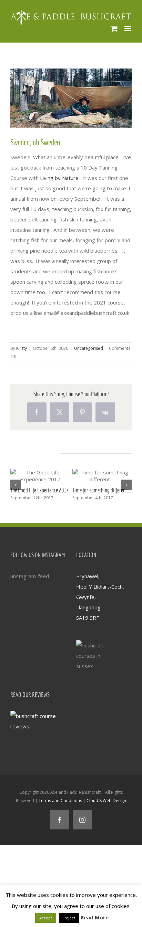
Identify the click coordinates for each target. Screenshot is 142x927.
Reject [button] (69, 917)
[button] (15, 485)
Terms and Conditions (60, 800)
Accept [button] (45, 917)
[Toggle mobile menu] (128, 28)
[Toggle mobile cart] (114, 28)
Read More (95, 917)
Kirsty (21, 348)
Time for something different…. (101, 490)
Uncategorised (88, 348)
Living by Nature (59, 177)
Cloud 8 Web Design (106, 800)
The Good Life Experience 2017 (39, 490)
